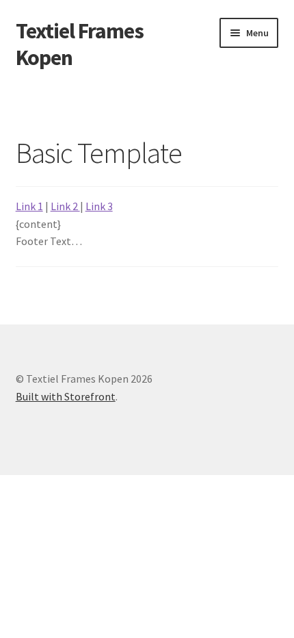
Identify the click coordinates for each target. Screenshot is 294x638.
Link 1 (29, 206)
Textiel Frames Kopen (80, 44)
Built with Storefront (66, 396)
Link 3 (99, 206)
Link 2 (65, 206)
